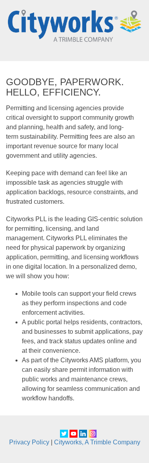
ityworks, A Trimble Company (99, 442)
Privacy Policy (29, 442)
